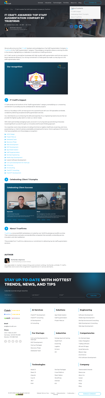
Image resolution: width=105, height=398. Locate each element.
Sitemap (55, 394)
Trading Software (84, 343)
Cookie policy (70, 393)
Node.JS (33, 369)
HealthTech (58, 341)
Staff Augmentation (61, 317)
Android (57, 380)
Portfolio (66, 2)
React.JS (33, 372)
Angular (33, 375)
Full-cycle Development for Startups (18, 162)
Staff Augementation (13, 152)
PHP (32, 383)
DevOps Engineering (13, 155)
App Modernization (12, 150)
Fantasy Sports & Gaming (62, 338)
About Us (81, 375)
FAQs (80, 383)
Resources (82, 372)
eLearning (58, 343)
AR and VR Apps (84, 346)
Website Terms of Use (43, 393)
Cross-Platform (59, 372)
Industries (48, 2)
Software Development (86, 315)
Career (81, 378)
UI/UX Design (11, 134)
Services (40, 2)
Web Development (12, 144)
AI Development (36, 320)
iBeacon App (82, 352)
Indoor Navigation (84, 341)
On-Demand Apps (84, 338)
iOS (56, 383)
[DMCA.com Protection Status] (19, 394)
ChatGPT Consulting (13, 170)
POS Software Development (87, 357)
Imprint (53, 393)
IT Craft (6, 9)
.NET (32, 380)
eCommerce (82, 355)
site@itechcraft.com (10, 326)
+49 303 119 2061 (15, 335)
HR (56, 352)
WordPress (58, 378)
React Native (58, 375)
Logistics (57, 346)
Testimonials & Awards (85, 369)
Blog (79, 2)
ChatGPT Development (14, 173)
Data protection (61, 393)
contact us (92, 2)
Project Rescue (11, 137)
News (80, 380)
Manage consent (89, 394)
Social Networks (83, 349)
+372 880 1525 (13, 337)
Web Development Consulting (88, 323)
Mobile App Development (14, 157)
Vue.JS (33, 378)
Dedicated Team (12, 139)
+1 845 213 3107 (12, 333)
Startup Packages (36, 345)
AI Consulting (11, 168)
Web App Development (86, 326)
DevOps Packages (60, 369)
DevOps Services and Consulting (89, 320)
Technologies (57, 2)
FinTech (57, 349)
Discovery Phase (12, 142)
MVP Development (12, 147)
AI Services (10, 165)
